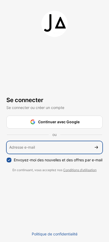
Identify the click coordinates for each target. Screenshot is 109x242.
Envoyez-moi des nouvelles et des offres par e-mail (58, 160)
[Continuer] (96, 147)
